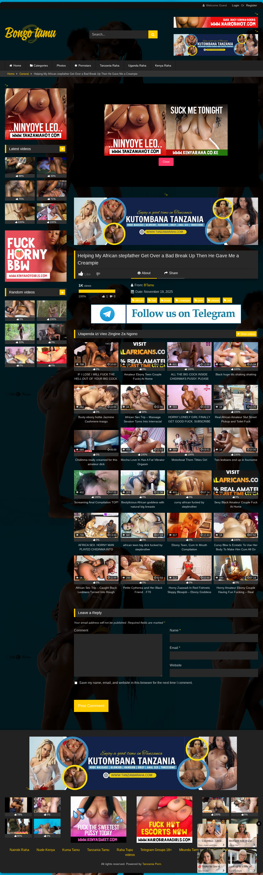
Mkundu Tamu (189, 850)
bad (154, 300)
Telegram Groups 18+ (156, 850)
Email (175, 648)
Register (251, 5)
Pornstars (84, 65)
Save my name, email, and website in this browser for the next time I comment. (136, 682)
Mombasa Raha (218, 850)
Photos (61, 65)
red (229, 300)
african (139, 300)
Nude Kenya (46, 850)
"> (27, 789)
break (167, 300)
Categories (41, 65)
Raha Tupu (125, 850)
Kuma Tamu (71, 850)
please (215, 300)
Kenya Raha (163, 65)
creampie (184, 300)
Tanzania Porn (151, 864)
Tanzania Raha (109, 65)
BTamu (149, 285)
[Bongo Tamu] (30, 34)
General (24, 73)
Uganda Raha (137, 65)
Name (175, 630)
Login (235, 5)
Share (173, 273)
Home (17, 65)
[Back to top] (250, 863)
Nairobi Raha (19, 850)
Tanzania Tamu (98, 850)
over (200, 300)
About (145, 273)
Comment (81, 630)
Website (176, 665)
